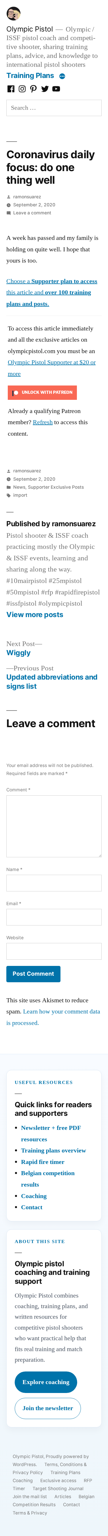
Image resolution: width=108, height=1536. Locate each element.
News (19, 487)
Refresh (43, 422)
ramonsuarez (27, 196)
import (20, 495)
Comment (18, 790)
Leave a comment (32, 213)
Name (14, 869)
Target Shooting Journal (58, 1488)
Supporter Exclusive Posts (56, 487)
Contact (31, 1207)
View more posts (34, 615)
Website (15, 937)
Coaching (34, 1196)
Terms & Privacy (30, 1513)
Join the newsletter (47, 1408)
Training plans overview (53, 1150)
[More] (62, 76)
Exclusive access (58, 1480)
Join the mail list (30, 1496)
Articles (62, 1496)
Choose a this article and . (51, 292)
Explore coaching (45, 1382)
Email (13, 903)
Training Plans (30, 75)
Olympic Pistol (29, 29)
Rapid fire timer (43, 1162)
